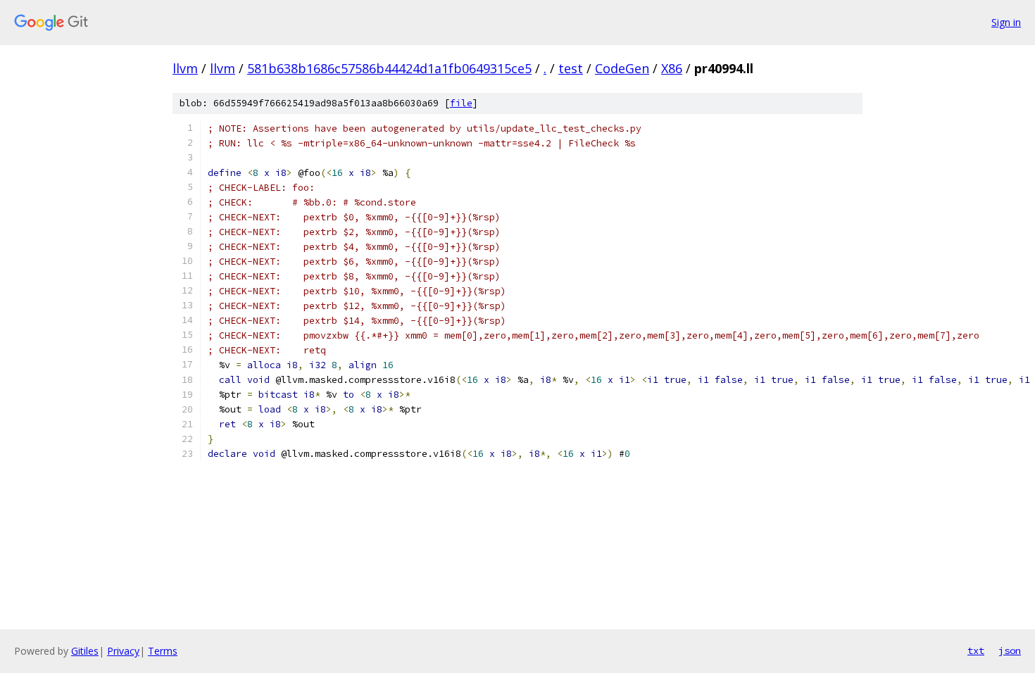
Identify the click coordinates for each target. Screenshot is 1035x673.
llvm (185, 68)
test (570, 68)
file (461, 103)
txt (975, 650)
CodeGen (622, 68)
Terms (162, 651)
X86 (671, 68)
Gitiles (85, 651)
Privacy (123, 651)
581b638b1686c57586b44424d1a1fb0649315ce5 (389, 68)
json (1009, 650)
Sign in (1006, 22)
